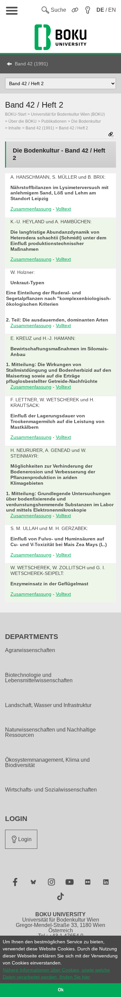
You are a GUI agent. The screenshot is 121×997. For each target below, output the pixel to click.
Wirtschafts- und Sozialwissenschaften (51, 790)
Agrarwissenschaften (30, 650)
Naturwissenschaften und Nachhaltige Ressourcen (50, 732)
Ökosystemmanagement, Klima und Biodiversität (47, 762)
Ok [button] (61, 990)
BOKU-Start (15, 114)
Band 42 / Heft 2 (73, 128)
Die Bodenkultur (86, 121)
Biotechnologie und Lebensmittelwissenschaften (39, 677)
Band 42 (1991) (31, 63)
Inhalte (14, 128)
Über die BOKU (22, 121)
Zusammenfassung (30, 209)
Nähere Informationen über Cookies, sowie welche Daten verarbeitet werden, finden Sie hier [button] (56, 973)
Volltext (63, 209)
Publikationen (54, 121)
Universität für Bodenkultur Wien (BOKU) (68, 114)
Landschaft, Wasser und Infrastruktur (48, 705)
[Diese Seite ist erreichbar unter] (111, 134)
